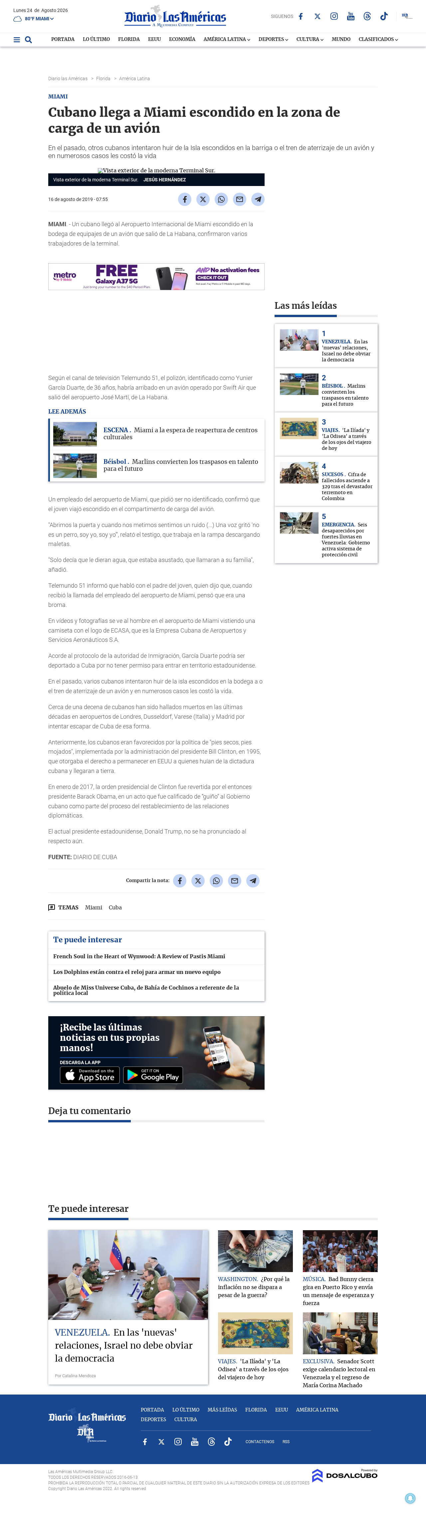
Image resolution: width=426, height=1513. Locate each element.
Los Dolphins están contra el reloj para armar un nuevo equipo (137, 972)
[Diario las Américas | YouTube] (350, 16)
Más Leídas (222, 1410)
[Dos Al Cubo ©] (345, 1480)
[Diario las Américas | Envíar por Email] (239, 199)
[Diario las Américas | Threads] (367, 16)
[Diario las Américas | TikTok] (384, 16)
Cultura (308, 39)
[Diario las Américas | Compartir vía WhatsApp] (221, 199)
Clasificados (377, 39)
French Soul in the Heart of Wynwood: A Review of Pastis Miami (139, 956)
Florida (129, 39)
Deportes (272, 39)
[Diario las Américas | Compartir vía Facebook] (184, 199)
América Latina (225, 39)
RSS (286, 1441)
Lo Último (96, 39)
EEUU (154, 39)
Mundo (341, 39)
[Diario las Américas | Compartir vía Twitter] (203, 199)
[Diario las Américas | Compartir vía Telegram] (258, 199)
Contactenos (260, 1441)
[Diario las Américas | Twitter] (317, 16)
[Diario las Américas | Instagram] (334, 16)
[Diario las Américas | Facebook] (301, 16)
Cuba (115, 907)
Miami (93, 907)
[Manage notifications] (410, 1498)
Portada (63, 39)
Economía (182, 39)
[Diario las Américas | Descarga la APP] (91, 1075)
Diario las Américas (68, 78)
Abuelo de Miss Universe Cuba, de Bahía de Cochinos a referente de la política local (146, 990)
